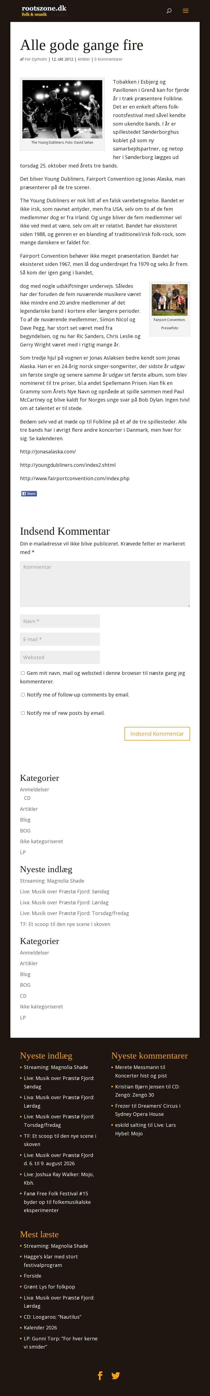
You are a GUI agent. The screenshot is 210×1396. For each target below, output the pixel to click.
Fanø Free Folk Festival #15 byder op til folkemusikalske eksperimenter (57, 1201)
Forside (32, 1275)
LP (23, 852)
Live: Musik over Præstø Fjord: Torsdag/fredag (74, 913)
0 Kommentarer (108, 59)
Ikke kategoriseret (41, 841)
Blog (25, 819)
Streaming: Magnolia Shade (52, 880)
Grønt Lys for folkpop (49, 1286)
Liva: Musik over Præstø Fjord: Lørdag (64, 902)
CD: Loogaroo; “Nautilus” (52, 1316)
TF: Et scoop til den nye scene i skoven (65, 924)
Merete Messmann (137, 1067)
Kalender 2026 (40, 1327)
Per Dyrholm (36, 59)
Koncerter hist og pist (141, 1075)
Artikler (84, 59)
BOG (25, 830)
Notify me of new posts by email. (66, 713)
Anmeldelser (34, 789)
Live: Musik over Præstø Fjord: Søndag (64, 891)
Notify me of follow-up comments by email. (78, 694)
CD (27, 798)
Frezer (122, 1105)
